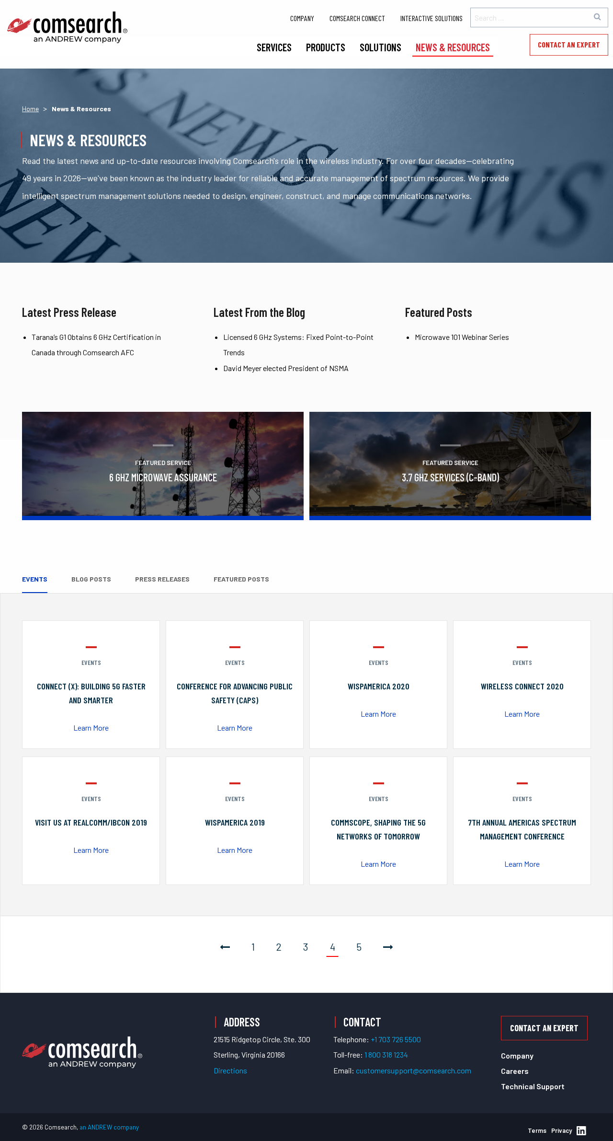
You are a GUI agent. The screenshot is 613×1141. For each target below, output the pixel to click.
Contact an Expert (569, 44)
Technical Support (533, 1086)
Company (302, 18)
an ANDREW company (109, 1127)
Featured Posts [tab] (241, 579)
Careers (515, 1070)
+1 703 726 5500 (396, 1039)
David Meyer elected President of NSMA (286, 368)
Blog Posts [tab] (91, 579)
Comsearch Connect (357, 18)
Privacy (561, 1130)
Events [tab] (34, 579)
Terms (537, 1130)
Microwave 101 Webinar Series (462, 336)
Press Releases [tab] (162, 579)
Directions (230, 1070)
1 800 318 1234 (386, 1054)
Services (274, 47)
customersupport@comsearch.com (413, 1070)
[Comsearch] (82, 1041)
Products (325, 47)
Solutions (380, 47)
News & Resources (453, 47)
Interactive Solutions (431, 18)
